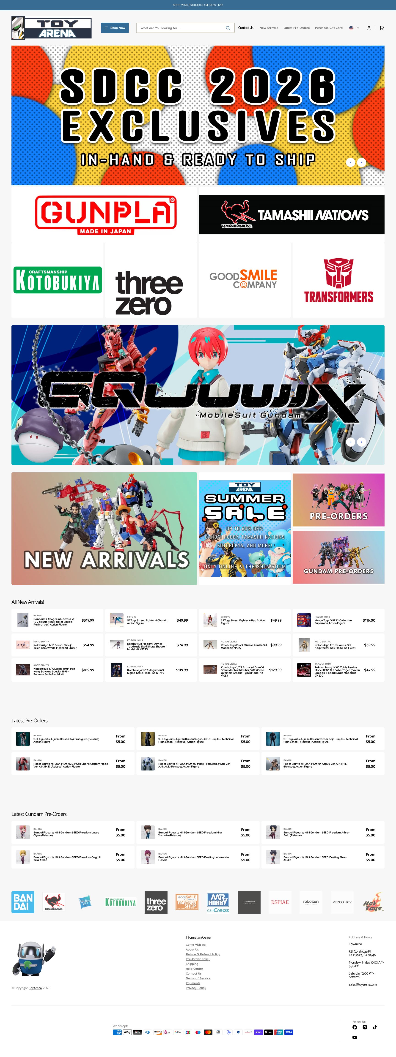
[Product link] (57, 620)
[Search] (229, 28)
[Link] (104, 215)
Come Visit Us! (196, 944)
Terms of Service (198, 978)
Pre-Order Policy (198, 959)
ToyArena (35, 988)
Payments (193, 983)
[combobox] (185, 28)
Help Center (194, 968)
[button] (369, 28)
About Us (192, 949)
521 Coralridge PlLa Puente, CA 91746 (362, 953)
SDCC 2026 (181, 5)
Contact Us (193, 973)
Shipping (192, 964)
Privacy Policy (196, 988)
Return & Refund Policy (203, 954)
